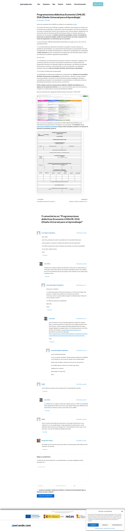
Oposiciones (46, 4)
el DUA (75, 24)
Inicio (38, 4)
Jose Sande (47, 264)
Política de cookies (99, 528)
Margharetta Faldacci (47, 440)
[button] (122, 511)
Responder (45, 255)
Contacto (68, 4)
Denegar (105, 525)
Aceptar (93, 525)
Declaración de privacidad (109, 528)
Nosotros (60, 4)
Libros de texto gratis (80, 4)
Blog (54, 4)
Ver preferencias (117, 525)
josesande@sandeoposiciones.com (71, 330)
